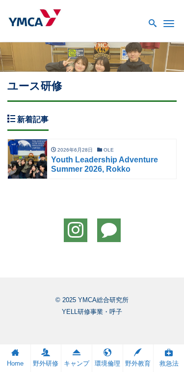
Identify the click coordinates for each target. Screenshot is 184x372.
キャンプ (76, 363)
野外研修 (45, 363)
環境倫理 (107, 363)
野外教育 (138, 363)
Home (15, 363)
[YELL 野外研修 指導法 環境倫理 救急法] (34, 16)
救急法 (169, 363)
